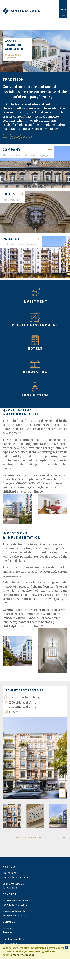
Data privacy (10, 943)
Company (8, 928)
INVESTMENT (35, 301)
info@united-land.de (15, 915)
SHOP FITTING (35, 395)
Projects (7, 932)
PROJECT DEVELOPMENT (35, 325)
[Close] (66, 947)
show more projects (31, 837)
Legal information (13, 939)
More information (24, 955)
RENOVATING (35, 372)
